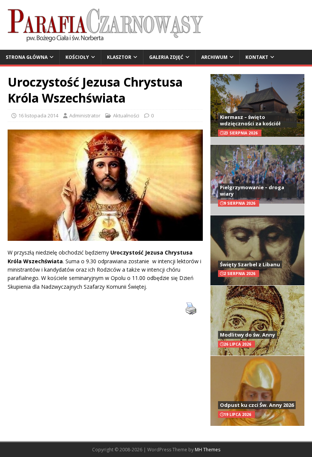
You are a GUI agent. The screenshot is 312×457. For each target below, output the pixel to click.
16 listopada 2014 (38, 115)
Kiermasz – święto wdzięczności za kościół (250, 120)
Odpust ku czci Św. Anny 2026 (257, 405)
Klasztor (119, 57)
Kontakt (256, 57)
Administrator (84, 115)
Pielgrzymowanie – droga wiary (252, 190)
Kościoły (77, 57)
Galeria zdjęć (166, 57)
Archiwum (214, 57)
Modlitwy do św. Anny (247, 334)
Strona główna (27, 57)
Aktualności (126, 115)
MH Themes (207, 449)
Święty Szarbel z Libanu (250, 264)
